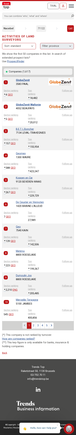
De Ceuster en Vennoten (30, 202)
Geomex (21, 153)
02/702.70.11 (38, 374)
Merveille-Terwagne (27, 299)
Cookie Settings (62, 427)
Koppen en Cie (24, 177)
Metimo (20, 251)
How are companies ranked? (18, 338)
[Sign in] (63, 6)
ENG (15, 289)
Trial (53, 5)
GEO (10, 94)
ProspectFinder (15, 61)
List (70, 28)
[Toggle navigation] (70, 5)
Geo (18, 226)
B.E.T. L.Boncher (25, 129)
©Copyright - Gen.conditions (18, 424)
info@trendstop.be (38, 378)
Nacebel (9, 28)
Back (4, 353)
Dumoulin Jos (24, 275)
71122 (41, 28)
